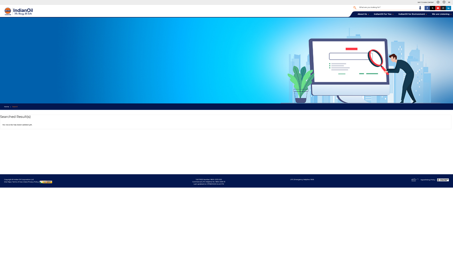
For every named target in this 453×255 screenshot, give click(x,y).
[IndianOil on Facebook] (427, 8)
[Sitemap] (444, 2)
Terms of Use (17, 182)
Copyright (8, 179)
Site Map (7, 182)
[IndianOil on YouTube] (437, 8)
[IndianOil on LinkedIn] (448, 8)
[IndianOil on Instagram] (443, 8)
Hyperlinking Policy (428, 180)
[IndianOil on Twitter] (432, 8)
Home (6, 107)
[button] (449, 2)
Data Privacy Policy (31, 182)
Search (15, 107)
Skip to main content (426, 2)
